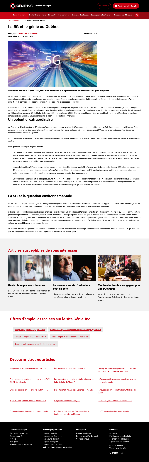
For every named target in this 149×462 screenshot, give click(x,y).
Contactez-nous (82, 439)
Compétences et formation (124, 15)
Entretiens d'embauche (80, 15)
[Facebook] (113, 453)
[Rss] (122, 453)
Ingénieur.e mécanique (52, 436)
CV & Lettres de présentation (58, 15)
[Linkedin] (115, 453)
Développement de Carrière (101, 15)
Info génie (14, 442)
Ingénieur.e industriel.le (52, 444)
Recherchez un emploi (37, 15)
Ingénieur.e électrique (51, 439)
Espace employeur (83, 433)
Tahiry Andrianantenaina (28, 33)
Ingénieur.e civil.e (50, 433)
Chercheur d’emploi (43, 6)
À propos (113, 433)
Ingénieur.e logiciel (50, 442)
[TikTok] (120, 453)
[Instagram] (117, 453)
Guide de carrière (19, 15)
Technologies (13, 20)
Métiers (13, 439)
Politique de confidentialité (120, 436)
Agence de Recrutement (119, 442)
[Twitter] (110, 453)
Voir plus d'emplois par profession (57, 447)
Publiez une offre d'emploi (127, 6)
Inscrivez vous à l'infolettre (21, 444)
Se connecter (104, 6)
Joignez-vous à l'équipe (119, 439)
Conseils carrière (16, 436)
